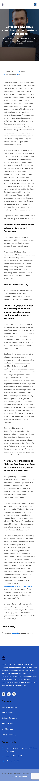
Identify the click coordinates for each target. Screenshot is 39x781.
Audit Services (7, 712)
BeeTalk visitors (11, 75)
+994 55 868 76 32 (14, 756)
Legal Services (7, 729)
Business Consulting (9, 718)
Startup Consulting (9, 734)
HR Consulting (7, 723)
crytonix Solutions (21, 776)
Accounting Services (9, 707)
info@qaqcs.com (12, 761)
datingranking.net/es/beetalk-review (18, 586)
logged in (15, 633)
